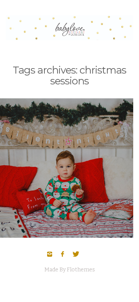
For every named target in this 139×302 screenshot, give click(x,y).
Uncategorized (64, 167)
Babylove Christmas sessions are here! (63, 155)
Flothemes (81, 269)
